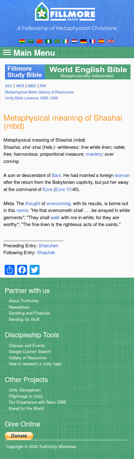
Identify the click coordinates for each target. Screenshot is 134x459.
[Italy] (66, 41)
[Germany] (83, 41)
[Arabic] (31, 41)
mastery (94, 153)
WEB (20, 85)
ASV (8, 85)
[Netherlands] (74, 41)
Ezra (47, 189)
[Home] (67, 11)
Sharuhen (48, 245)
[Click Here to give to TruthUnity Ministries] (19, 435)
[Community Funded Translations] (111, 41)
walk (55, 217)
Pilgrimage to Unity (26, 396)
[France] (92, 41)
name (22, 210)
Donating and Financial (29, 313)
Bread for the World (26, 408)
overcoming (58, 203)
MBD (32, 85)
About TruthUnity (24, 301)
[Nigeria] (48, 41)
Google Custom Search (30, 351)
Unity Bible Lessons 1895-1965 (31, 97)
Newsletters (19, 307)
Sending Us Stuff (24, 319)
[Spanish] (101, 41)
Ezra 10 (63, 189)
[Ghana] (22, 41)
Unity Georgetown (25, 390)
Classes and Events (27, 345)
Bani (56, 175)
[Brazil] (57, 41)
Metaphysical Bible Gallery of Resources (39, 91)
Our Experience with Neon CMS (37, 402)
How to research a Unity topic (35, 363)
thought (32, 203)
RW (43, 85)
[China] (39, 41)
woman (122, 175)
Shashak (46, 252)
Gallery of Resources (28, 358)
